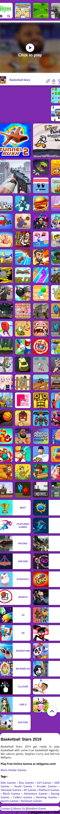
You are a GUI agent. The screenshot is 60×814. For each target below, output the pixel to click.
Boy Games (27, 783)
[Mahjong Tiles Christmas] (23, 10)
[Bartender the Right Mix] (23, 239)
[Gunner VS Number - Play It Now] (23, 382)
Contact (5, 808)
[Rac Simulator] (23, 364)
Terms (12, 812)
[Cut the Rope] (23, 329)
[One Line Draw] (23, 400)
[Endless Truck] (41, 382)
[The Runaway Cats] (23, 275)
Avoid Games (24, 786)
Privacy (23, 812)
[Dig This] (41, 293)
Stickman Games (31, 801)
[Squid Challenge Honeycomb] (41, 418)
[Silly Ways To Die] (41, 185)
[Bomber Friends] (23, 293)
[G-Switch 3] (23, 203)
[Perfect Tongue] (41, 454)
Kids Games (9, 783)
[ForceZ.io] (41, 311)
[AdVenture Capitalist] (23, 472)
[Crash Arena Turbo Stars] (23, 221)
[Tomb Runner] (41, 400)
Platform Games (49, 790)
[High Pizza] (41, 239)
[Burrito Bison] (23, 418)
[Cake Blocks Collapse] (23, 311)
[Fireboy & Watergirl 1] (23, 490)
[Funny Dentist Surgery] (41, 329)
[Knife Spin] (23, 257)
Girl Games (44, 783)
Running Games (47, 797)
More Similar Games (13, 770)
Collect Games (23, 797)
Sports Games (10, 801)
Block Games (12, 793)
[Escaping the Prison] (41, 364)
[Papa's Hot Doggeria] (41, 472)
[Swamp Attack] (23, 454)
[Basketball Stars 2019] (23, 436)
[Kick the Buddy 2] (41, 346)
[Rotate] (41, 490)
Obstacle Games (11, 790)
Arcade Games (47, 786)
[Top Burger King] (41, 203)
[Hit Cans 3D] (23, 346)
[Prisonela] (41, 167)
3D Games (30, 790)
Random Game (36, 808)
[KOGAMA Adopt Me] (41, 436)
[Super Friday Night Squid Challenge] (41, 221)
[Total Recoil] (41, 257)
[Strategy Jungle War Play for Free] (41, 10)
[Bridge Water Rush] (41, 275)
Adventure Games (36, 793)
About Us (19, 808)
